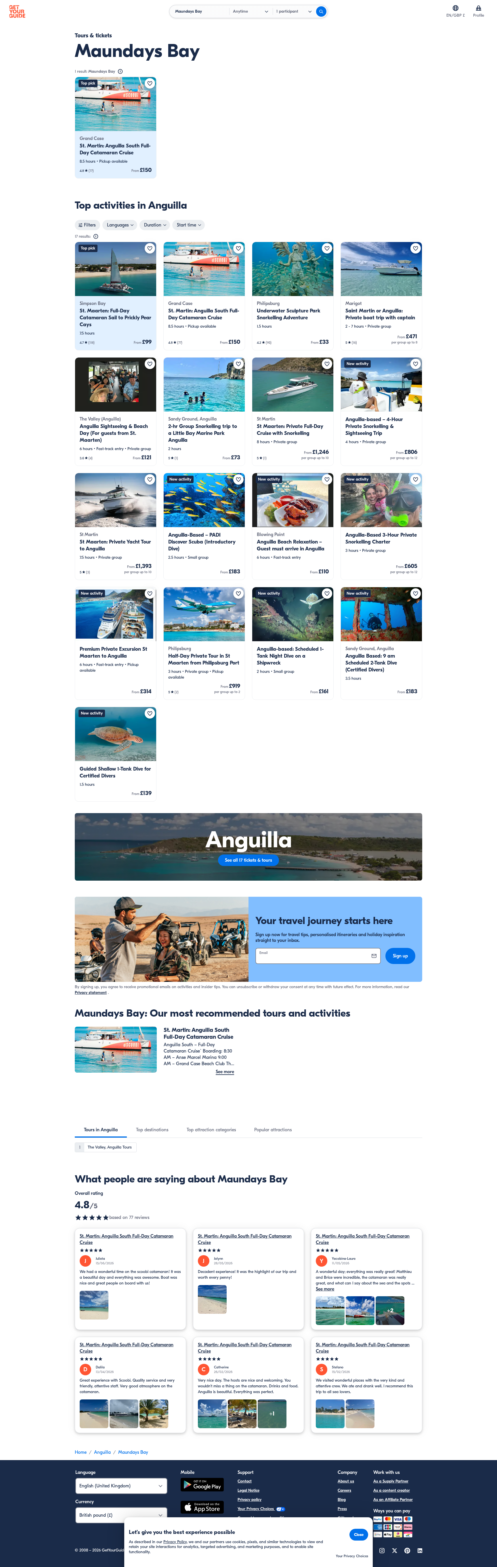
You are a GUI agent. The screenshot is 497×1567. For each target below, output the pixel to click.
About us (346, 1481)
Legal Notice (248, 1490)
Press (342, 1508)
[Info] (120, 71)
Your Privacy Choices (256, 1508)
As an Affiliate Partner (393, 1499)
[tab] (101, 1130)
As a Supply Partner (390, 1481)
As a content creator (391, 1490)
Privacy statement (91, 992)
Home (81, 1452)
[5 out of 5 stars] (130, 1250)
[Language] (455, 8)
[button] (115, 127)
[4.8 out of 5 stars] (92, 1217)
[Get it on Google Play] (202, 1485)
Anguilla (102, 1452)
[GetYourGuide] (17, 11)
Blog (342, 1499)
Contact (245, 1481)
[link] (115, 127)
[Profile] (478, 8)
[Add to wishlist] (150, 83)
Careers (344, 1490)
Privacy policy (249, 1499)
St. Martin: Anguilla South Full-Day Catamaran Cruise (126, 1239)
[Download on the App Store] (202, 1508)
